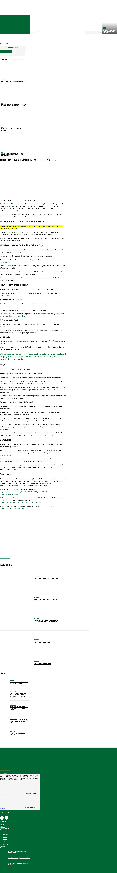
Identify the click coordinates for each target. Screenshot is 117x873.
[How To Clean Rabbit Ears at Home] (16, 620)
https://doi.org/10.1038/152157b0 (12, 508)
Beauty (3, 80)
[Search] (100, 32)
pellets (11, 206)
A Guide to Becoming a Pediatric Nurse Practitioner (12, 155)
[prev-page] (1, 742)
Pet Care (6, 43)
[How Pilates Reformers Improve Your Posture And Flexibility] (4, 682)
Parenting (13, 731)
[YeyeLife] (15, 24)
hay (42, 204)
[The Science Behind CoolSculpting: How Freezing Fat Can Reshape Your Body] (4, 720)
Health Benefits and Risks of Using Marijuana (11, 129)
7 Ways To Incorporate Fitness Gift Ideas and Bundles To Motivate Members (19, 708)
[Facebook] (1, 51)
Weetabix (6, 262)
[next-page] (4, 742)
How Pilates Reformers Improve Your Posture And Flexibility (19, 682)
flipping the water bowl (17, 316)
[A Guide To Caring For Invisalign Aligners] (12, 70)
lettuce (31, 330)
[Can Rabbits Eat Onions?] (16, 662)
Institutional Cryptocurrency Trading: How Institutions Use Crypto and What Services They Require (18, 695)
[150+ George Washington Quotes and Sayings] (3, 864)
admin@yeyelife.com (30, 793)
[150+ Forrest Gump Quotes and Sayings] (3, 858)
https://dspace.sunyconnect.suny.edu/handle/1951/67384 (20, 502)
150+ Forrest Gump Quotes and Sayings (19, 858)
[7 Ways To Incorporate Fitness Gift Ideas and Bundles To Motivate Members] (4, 707)
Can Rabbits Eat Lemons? (42, 642)
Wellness (13, 705)
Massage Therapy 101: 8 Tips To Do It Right (13, 105)
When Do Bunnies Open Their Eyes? (45, 600)
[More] (35, 552)
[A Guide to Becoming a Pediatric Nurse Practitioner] (12, 142)
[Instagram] (4, 51)
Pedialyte (21, 341)
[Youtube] (10, 51)
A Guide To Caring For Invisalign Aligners (13, 81)
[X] (7, 51)
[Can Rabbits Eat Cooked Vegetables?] (16, 577)
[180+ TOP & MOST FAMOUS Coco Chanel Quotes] (3, 852)
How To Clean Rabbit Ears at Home (46, 621)
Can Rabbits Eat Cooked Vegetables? (46, 578)
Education (13, 691)
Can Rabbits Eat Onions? (42, 663)
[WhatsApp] (29, 552)
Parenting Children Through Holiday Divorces (19, 733)
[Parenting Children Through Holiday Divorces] (4, 733)
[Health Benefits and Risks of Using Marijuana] (12, 117)
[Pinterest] (24, 552)
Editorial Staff (13, 47)
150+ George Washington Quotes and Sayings (18, 863)
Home (1, 43)
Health (104, 28)
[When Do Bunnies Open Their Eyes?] (16, 598)
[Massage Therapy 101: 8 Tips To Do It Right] (12, 93)
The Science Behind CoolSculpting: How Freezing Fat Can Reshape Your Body (19, 721)
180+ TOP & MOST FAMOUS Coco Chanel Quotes (17, 851)
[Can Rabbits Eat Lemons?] (16, 641)
